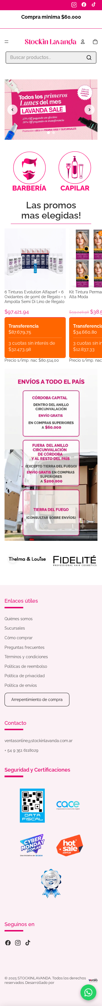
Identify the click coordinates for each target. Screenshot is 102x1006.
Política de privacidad (25, 676)
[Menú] (6, 41)
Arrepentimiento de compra (37, 699)
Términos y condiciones (26, 657)
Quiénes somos (19, 619)
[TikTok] (93, 4)
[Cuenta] (82, 41)
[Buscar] (89, 57)
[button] (12, 558)
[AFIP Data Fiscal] (32, 806)
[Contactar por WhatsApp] (88, 992)
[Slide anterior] (12, 110)
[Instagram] (74, 4)
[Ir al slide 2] (53, 132)
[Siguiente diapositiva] (90, 295)
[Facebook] (84, 4)
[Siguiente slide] (89, 110)
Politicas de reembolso (26, 666)
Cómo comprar (19, 638)
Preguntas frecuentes (24, 647)
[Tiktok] (27, 942)
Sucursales (15, 628)
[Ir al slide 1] (48, 132)
